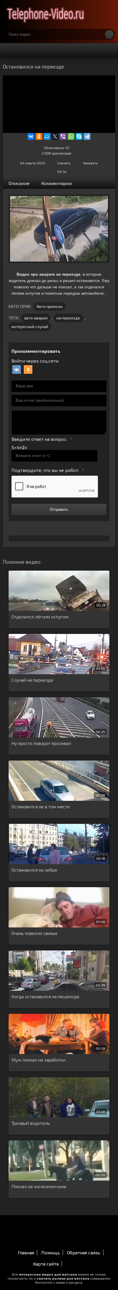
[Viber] (63, 136)
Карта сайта (46, 1263)
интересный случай (29, 326)
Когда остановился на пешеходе (45, 996)
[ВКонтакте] (30, 136)
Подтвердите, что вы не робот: (45, 470)
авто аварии (36, 317)
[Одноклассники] (39, 136)
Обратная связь (83, 1252)
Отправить (59, 509)
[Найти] (109, 34)
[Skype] (79, 136)
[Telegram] (87, 136)
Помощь (50, 1252)
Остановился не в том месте (40, 806)
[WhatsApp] (71, 136)
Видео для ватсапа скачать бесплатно (46, 14)
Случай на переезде (32, 680)
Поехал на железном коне (38, 1186)
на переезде (68, 317)
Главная (26, 1252)
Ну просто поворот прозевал (41, 743)
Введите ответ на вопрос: (39, 439)
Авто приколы (49, 306)
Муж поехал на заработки (38, 1059)
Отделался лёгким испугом (39, 616)
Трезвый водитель (30, 1123)
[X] (55, 136)
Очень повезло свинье (34, 933)
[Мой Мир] (47, 136)
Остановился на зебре (34, 869)
